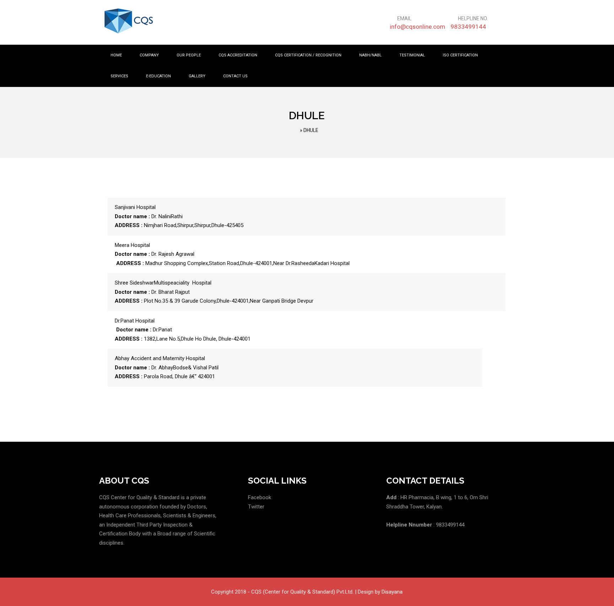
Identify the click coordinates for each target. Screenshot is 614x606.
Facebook (259, 497)
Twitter (256, 506)
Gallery (197, 76)
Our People (189, 55)
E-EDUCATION (158, 76)
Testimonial (412, 55)
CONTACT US (235, 76)
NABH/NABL (370, 55)
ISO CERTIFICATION (460, 55)
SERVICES (119, 76)
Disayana (392, 592)
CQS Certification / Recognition (308, 55)
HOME (116, 55)
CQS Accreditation (238, 55)
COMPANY (149, 55)
